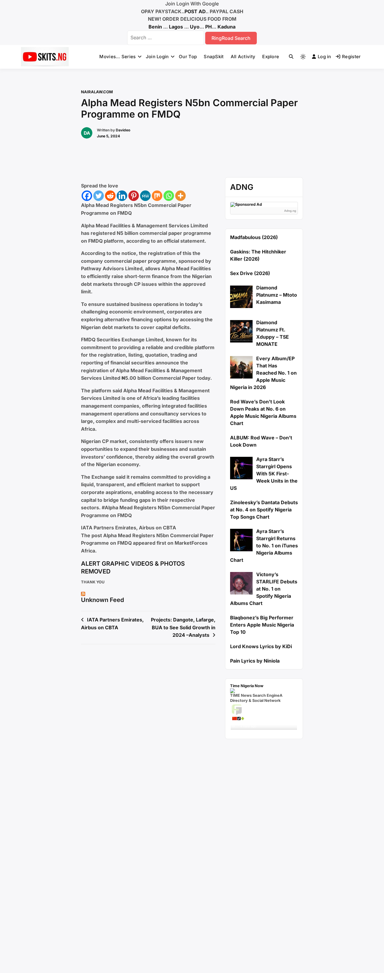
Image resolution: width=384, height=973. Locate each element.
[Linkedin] (122, 195)
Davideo (123, 130)
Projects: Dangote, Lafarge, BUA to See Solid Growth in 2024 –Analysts (183, 627)
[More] (180, 195)
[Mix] (157, 195)
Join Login (157, 56)
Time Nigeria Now (246, 686)
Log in (324, 56)
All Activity (243, 56)
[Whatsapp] (169, 195)
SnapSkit (214, 56)
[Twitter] (98, 195)
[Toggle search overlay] (291, 56)
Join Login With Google (192, 4)
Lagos (176, 27)
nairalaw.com (97, 91)
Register (351, 56)
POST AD (195, 11)
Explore (270, 56)
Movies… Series (117, 56)
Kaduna (227, 27)
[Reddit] (110, 195)
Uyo (195, 27)
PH (208, 27)
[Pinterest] (133, 195)
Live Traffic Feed (264, 708)
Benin (155, 27)
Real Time (262, 731)
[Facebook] (87, 195)
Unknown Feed (102, 599)
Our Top (188, 56)
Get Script (245, 731)
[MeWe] (145, 195)
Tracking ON (280, 731)
